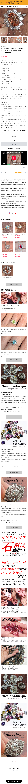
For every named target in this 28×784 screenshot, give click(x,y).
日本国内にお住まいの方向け (14, 148)
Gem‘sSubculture (14, 472)
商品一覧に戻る (14, 284)
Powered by (12, 770)
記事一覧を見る (14, 360)
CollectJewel (14, 527)
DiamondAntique (14, 417)
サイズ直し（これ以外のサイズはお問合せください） (13, 132)
